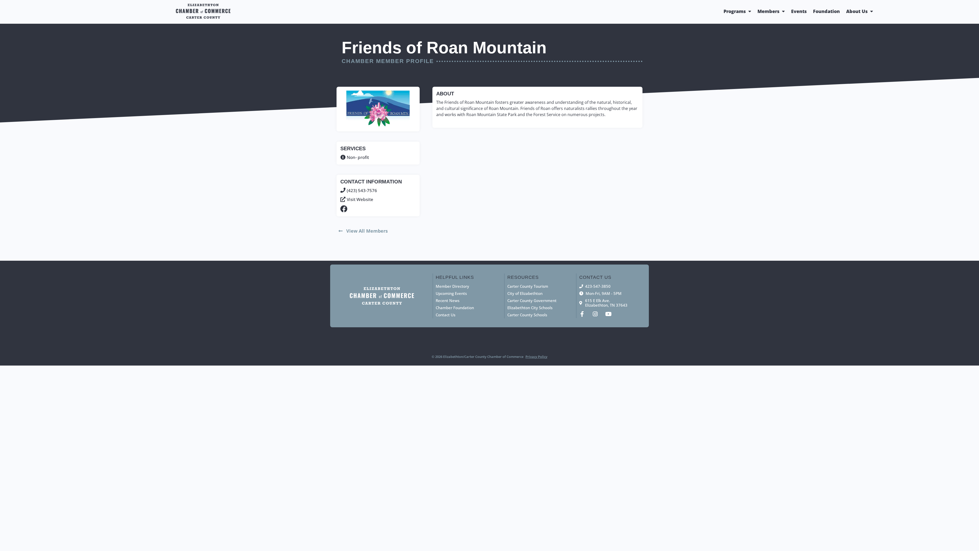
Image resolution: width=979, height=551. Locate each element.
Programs (735, 11)
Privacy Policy (536, 356)
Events (799, 11)
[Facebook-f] (582, 314)
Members (768, 11)
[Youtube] (608, 314)
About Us (857, 11)
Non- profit (358, 157)
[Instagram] (595, 314)
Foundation (826, 11)
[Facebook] (343, 208)
